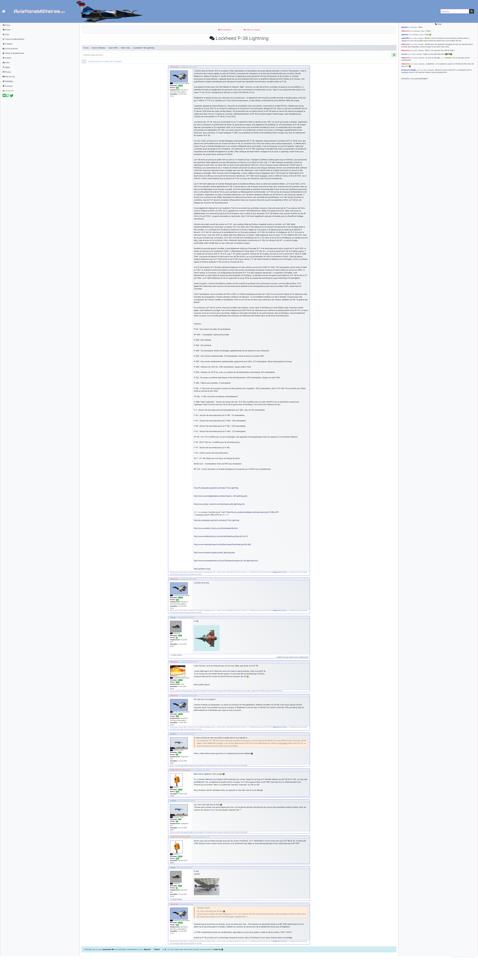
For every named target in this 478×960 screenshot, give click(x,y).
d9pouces (174, 662)
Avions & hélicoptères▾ (14, 39)
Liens (7, 62)
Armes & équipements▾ (14, 53)
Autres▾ (7, 58)
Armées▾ (8, 44)
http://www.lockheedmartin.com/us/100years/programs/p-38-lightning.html (226, 561)
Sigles (7, 67)
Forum (7, 30)
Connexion (9, 91)
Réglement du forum (280, 572)
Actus (7, 25)
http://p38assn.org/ (202, 569)
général (404, 27)
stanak (173, 617)
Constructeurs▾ (11, 48)
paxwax (404, 54)
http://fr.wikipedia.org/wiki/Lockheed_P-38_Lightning (216, 488)
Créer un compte (252, 30)
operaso (404, 34)
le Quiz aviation (177, 655)
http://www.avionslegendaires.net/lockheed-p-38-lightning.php (220, 496)
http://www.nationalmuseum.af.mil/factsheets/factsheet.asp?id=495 (222, 544)
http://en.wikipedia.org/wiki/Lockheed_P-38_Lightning (216, 520)
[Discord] (4, 96)
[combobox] (455, 11)
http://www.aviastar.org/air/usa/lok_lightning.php (214, 552)
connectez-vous (408, 78)
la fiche (204, 738)
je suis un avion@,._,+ (410, 70)
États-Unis (125, 48)
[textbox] (454, 11)
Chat (7, 34)
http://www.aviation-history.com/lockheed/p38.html (216, 528)
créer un (217, 949)
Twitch (157, 949)
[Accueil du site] (3, 11)
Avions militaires (98, 48)
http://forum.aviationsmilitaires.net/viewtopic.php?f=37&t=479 (252, 512)
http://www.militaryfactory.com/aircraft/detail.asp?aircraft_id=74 (220, 536)
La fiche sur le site (201, 583)
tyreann (173, 734)
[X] (11, 96)
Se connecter (225, 30)
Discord (147, 949)
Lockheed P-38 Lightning (143, 48)
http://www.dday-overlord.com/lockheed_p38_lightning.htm (219, 504)
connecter (107, 949)
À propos (8, 86)
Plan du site (10, 76)
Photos (7, 72)
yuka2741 (405, 38)
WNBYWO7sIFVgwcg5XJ (180, 770)
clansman (174, 67)
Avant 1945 (113, 48)
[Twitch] (7, 96)
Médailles (9, 81)
